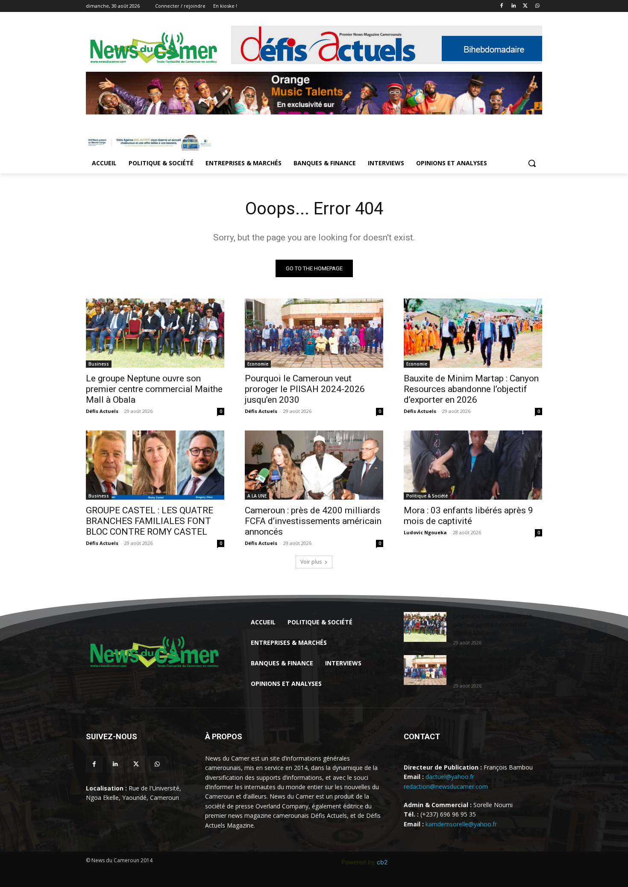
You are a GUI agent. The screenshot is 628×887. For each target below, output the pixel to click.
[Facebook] (502, 6)
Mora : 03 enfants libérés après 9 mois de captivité (468, 515)
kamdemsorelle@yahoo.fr (461, 824)
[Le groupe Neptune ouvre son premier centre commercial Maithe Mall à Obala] (155, 333)
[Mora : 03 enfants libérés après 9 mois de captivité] (473, 465)
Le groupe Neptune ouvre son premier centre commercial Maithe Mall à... (492, 625)
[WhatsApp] (537, 6)
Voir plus (311, 561)
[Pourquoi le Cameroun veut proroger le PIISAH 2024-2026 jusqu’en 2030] (314, 333)
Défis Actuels (102, 411)
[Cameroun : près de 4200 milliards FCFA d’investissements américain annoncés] (314, 465)
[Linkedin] (514, 6)
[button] (532, 163)
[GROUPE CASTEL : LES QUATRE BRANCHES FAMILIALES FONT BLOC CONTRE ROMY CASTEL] (155, 465)
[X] (525, 6)
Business (98, 364)
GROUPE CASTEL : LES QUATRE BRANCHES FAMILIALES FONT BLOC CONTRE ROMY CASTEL (149, 521)
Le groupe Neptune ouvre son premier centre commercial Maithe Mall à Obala (154, 389)
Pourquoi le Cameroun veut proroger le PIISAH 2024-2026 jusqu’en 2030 (305, 389)
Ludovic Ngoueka (425, 532)
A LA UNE (257, 496)
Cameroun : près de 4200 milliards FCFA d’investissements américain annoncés (313, 521)
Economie (257, 364)
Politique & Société (427, 496)
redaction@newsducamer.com (446, 786)
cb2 (382, 862)
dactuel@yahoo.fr (450, 777)
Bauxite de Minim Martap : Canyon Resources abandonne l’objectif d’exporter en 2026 (471, 389)
